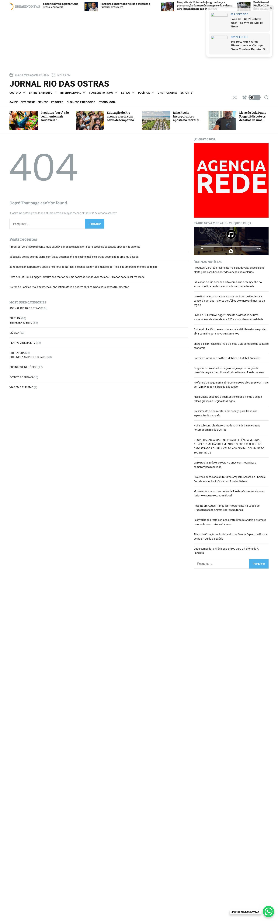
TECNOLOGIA (107, 102)
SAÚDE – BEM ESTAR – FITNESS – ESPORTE (36, 102)
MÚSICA (14, 332)
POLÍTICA (144, 92)
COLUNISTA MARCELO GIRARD (27, 357)
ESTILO (125, 92)
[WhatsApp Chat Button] (268, 911)
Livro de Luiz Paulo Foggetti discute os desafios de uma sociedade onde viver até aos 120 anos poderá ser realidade (76, 276)
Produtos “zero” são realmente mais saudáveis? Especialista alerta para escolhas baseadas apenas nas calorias (74, 246)
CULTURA (15, 92)
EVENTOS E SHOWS (21, 377)
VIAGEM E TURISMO (101, 92)
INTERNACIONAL (70, 92)
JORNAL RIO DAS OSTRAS (59, 84)
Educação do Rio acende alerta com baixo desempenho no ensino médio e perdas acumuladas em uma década (121, 122)
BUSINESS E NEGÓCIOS (81, 102)
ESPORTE (186, 92)
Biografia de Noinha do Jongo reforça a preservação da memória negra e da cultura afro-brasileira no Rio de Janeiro (177, 5)
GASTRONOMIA (167, 92)
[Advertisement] (139, 40)
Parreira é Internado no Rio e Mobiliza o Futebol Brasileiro (227, 358)
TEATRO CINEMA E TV (22, 342)
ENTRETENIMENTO (40, 92)
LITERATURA (17, 352)
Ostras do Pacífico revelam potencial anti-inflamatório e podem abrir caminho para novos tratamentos (69, 287)
